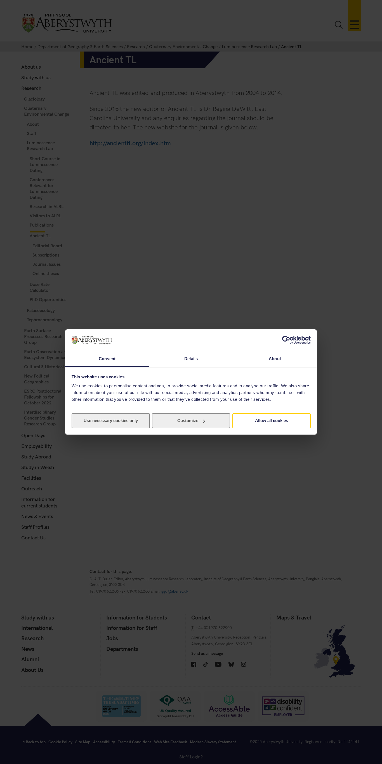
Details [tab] (191, 358)
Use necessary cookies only (111, 420)
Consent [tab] (107, 358)
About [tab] (275, 358)
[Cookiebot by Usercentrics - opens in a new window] (286, 340)
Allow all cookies (271, 420)
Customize (187, 420)
